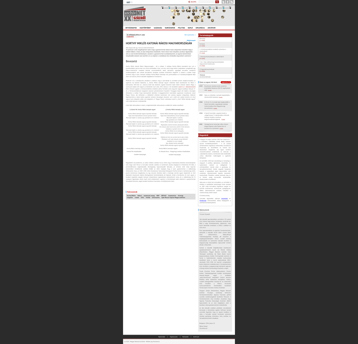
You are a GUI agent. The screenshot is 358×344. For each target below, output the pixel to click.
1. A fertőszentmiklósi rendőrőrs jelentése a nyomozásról (213, 51)
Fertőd (148, 197)
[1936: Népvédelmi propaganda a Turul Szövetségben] (187, 12)
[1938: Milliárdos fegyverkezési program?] (188, 18)
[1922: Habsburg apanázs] (177, 12)
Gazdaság (158, 28)
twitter (223, 2)
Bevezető (202, 39)
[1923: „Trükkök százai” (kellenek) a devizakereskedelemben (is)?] (178, 15)
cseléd (137, 197)
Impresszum (174, 337)
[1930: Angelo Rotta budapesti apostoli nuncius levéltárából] (183, 12)
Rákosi (140, 196)
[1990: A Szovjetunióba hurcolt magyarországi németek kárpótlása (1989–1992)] (224, 12)
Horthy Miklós (131, 196)
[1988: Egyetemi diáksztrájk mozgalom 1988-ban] (222, 18)
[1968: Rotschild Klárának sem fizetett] (209, 12)
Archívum (211, 28)
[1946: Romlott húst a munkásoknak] (194, 21)
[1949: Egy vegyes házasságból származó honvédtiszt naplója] (196, 12)
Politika (181, 28)
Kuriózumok (170, 28)
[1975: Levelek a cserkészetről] (213, 12)
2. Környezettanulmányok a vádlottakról (212, 57)
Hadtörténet (145, 28)
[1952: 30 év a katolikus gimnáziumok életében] (198, 18)
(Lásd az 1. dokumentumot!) (187, 87)
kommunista (172, 196)
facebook (227, 2)
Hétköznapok (131, 28)
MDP (158, 196)
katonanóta (156, 197)
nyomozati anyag (149, 196)
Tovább (210, 90)
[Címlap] (135, 13)
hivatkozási (203, 200)
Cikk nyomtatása (189, 35)
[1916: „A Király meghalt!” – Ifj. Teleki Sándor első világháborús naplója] (173, 18)
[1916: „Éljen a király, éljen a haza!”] (173, 25)
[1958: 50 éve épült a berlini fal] (202, 18)
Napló (190, 28)
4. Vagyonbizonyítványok (207, 70)
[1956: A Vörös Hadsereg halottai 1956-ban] (200, 15)
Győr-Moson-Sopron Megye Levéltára (173, 197)
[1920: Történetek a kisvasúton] (176, 15)
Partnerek (185, 337)
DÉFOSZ (163, 196)
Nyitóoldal (161, 337)
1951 (142, 197)
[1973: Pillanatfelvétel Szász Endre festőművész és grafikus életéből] (212, 21)
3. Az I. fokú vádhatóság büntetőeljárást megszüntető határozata (212, 64)
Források (202, 45)
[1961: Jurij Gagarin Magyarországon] (204, 15)
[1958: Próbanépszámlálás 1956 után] (202, 21)
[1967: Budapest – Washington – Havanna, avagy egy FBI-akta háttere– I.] (208, 15)
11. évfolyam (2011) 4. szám (136, 35)
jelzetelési (224, 198)
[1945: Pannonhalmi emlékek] (193, 15)
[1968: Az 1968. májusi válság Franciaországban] (209, 18)
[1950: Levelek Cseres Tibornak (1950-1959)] (196, 21)
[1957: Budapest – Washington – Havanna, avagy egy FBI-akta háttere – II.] (201, 12)
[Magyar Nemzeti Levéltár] (129, 3)
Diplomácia (200, 28)
